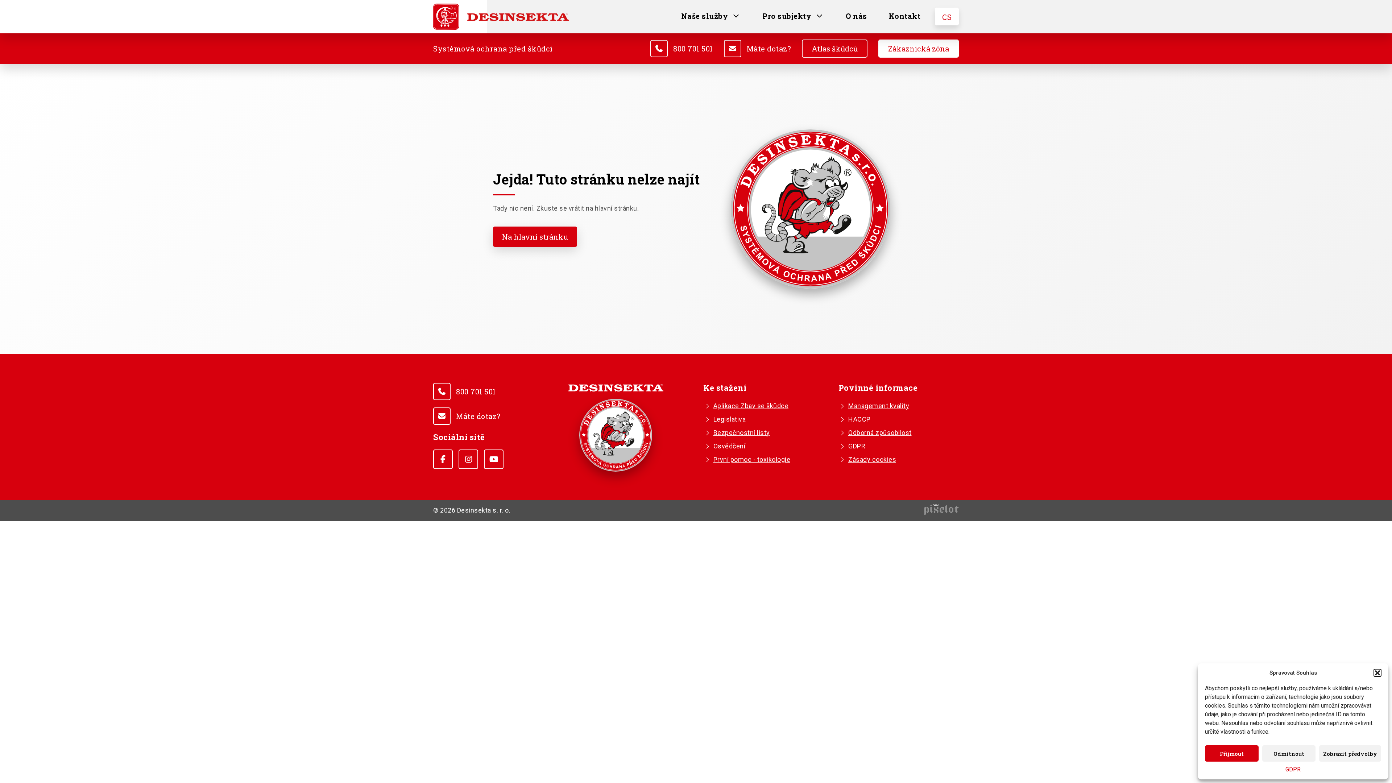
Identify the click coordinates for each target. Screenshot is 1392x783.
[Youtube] (494, 459)
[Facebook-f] (443, 459)
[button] (1377, 672)
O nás (856, 16)
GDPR (1293, 769)
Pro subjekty (786, 16)
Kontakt (905, 16)
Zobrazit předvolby (1350, 753)
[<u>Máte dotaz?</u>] (732, 48)
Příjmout (1232, 753)
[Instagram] (468, 459)
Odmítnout (1288, 753)
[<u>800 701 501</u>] (659, 48)
